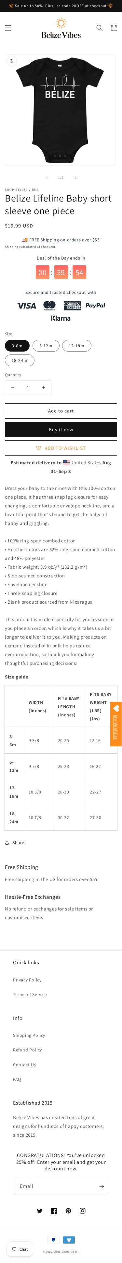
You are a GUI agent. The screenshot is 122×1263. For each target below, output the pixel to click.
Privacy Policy (27, 980)
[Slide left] (47, 177)
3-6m (17, 346)
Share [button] (18, 842)
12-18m (77, 346)
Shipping (12, 247)
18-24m (20, 360)
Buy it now (61, 429)
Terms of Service (30, 994)
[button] (8, 28)
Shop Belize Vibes (65, 1251)
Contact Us (24, 1065)
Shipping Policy (29, 1035)
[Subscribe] (101, 1186)
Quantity (13, 374)
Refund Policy (27, 1050)
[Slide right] (75, 177)
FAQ (17, 1079)
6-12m (46, 346)
